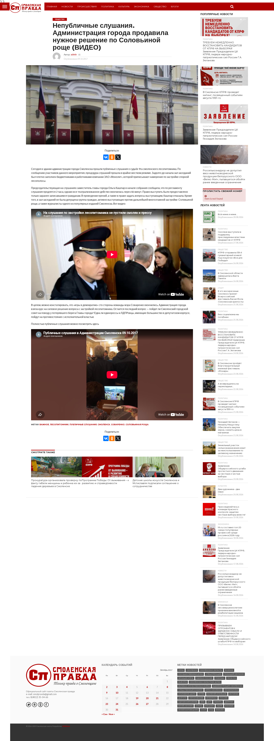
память (218, 702)
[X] (118, 157)
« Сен (104, 714)
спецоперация (213, 674)
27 (147, 704)
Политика (107, 6)
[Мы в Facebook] (46, 704)
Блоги (175, 6)
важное (44, 424)
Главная (52, 6)
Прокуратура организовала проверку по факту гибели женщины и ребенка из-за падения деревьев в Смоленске (56, 483)
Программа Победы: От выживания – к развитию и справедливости (105, 482)
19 (137, 698)
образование (196, 698)
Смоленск (104, 424)
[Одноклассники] (112, 157)
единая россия (204, 678)
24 (117, 704)
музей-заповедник (188, 710)
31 (117, 709)
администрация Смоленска (227, 686)
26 (137, 704)
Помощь (219, 678)
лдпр (219, 706)
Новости (67, 6)
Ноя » (112, 714)
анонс (199, 706)
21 (157, 698)
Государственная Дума (190, 674)
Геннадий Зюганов (234, 674)
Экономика (141, 6)
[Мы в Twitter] (28, 704)
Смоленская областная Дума (205, 682)
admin (74, 54)
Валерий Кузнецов (216, 694)
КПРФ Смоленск (214, 690)
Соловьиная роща (137, 424)
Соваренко (118, 424)
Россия (223, 698)
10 (117, 692)
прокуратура (231, 690)
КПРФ (181, 670)
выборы (182, 682)
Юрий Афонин (185, 706)
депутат (229, 702)
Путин (201, 694)
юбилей (229, 706)
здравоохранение (187, 702)
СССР (203, 710)
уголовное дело (186, 694)
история (233, 694)
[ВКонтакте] (106, 157)
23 (106, 704)
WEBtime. (66, 726)
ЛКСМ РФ (231, 678)
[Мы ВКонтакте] (34, 704)
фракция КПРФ (185, 678)
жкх (202, 702)
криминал (211, 698)
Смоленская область (211, 670)
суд (211, 710)
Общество (160, 6)
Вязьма (220, 710)
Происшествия (87, 6)
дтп (209, 702)
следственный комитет (190, 690)
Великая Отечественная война (194, 686)
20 (147, 698)
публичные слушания (83, 424)
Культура (124, 6)
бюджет (209, 706)
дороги (182, 698)
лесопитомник (59, 424)
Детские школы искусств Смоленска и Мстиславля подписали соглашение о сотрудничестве (156, 483)
